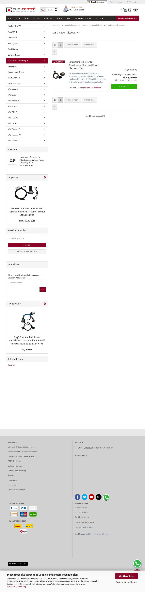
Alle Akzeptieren (126, 576)
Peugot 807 (12, 66)
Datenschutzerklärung (16, 586)
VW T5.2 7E (13, 118)
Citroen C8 (12, 38)
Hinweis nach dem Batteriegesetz (21, 456)
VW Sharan (12, 106)
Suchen (26, 245)
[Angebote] (45, 177)
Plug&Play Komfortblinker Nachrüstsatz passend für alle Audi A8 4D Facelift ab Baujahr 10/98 (27, 340)
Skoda (36, 18)
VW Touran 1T (14, 141)
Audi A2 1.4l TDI (15, 26)
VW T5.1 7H (13, 112)
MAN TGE (48, 18)
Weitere (100, 18)
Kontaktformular (81, 512)
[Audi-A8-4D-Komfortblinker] (26, 320)
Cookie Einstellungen (16, 490)
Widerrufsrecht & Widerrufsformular (22, 452)
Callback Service (15, 466)
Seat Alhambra (14, 78)
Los (42, 289)
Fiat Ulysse (12, 43)
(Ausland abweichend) (92, 88)
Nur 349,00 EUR (27, 220)
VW (9, 18)
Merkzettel (132, 2)
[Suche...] (56, 10)
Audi (17, 18)
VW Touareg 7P (14, 135)
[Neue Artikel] (45, 303)
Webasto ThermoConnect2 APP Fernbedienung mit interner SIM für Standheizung (27, 211)
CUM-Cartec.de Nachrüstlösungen (95, 447)
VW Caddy (12, 95)
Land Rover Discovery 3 (18, 61)
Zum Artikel (124, 86)
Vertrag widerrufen (18, 564)
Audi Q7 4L (12, 32)
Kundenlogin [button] (117, 2)
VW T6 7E (12, 124)
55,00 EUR (27, 349)
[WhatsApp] (137, 563)
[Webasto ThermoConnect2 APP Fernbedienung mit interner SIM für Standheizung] (26, 193)
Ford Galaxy (13, 49)
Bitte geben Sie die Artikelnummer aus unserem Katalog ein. (24, 276)
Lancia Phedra (14, 55)
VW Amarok (13, 89)
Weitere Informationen (126, 582)
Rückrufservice (81, 508)
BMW (68, 18)
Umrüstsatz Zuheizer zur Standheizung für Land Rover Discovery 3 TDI (83, 65)
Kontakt (11, 476)
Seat (26, 18)
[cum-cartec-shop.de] (21, 10)
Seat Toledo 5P (14, 83)
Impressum (12, 485)
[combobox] (72, 45)
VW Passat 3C (14, 101)
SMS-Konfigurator (15, 461)
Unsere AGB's (13, 480)
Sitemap (11, 365)
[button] (55, 45)
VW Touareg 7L (14, 129)
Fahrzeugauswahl (127, 18)
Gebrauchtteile (83, 18)
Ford (59, 18)
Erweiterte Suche (27, 252)
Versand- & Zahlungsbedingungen (21, 447)
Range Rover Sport (16, 72)
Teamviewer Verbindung (84, 522)
